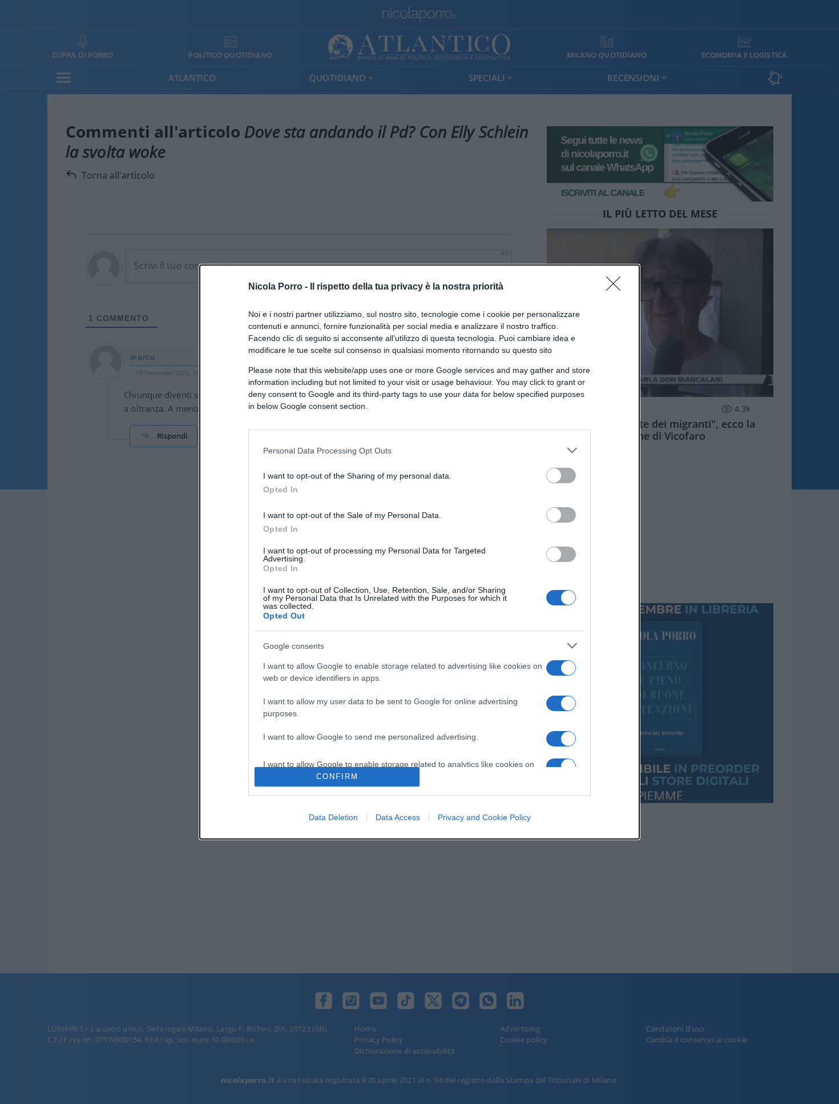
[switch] (561, 475)
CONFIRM (337, 776)
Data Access (398, 817)
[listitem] (419, 450)
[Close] (617, 287)
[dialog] (419, 552)
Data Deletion (333, 817)
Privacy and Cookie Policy (484, 817)
